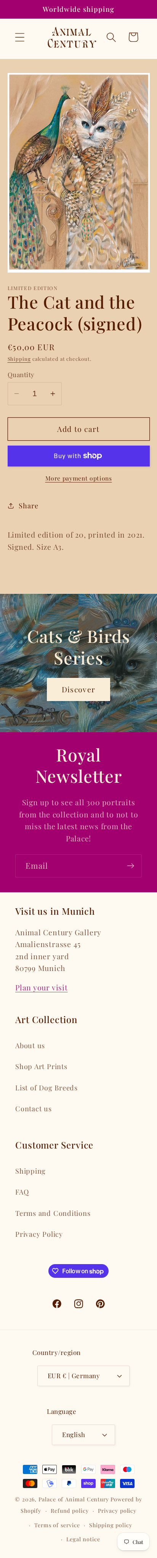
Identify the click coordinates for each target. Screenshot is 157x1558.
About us (30, 1045)
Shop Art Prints (41, 1066)
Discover (78, 689)
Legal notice (83, 1539)
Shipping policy (110, 1525)
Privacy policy (117, 1510)
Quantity (21, 374)
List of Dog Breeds (46, 1087)
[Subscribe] (130, 865)
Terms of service (57, 1525)
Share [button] (28, 505)
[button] (19, 37)
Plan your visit (41, 987)
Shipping (19, 358)
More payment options (78, 478)
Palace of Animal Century (73, 1499)
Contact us (33, 1108)
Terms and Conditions (53, 1213)
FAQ (22, 1191)
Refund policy (70, 1510)
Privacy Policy (39, 1234)
